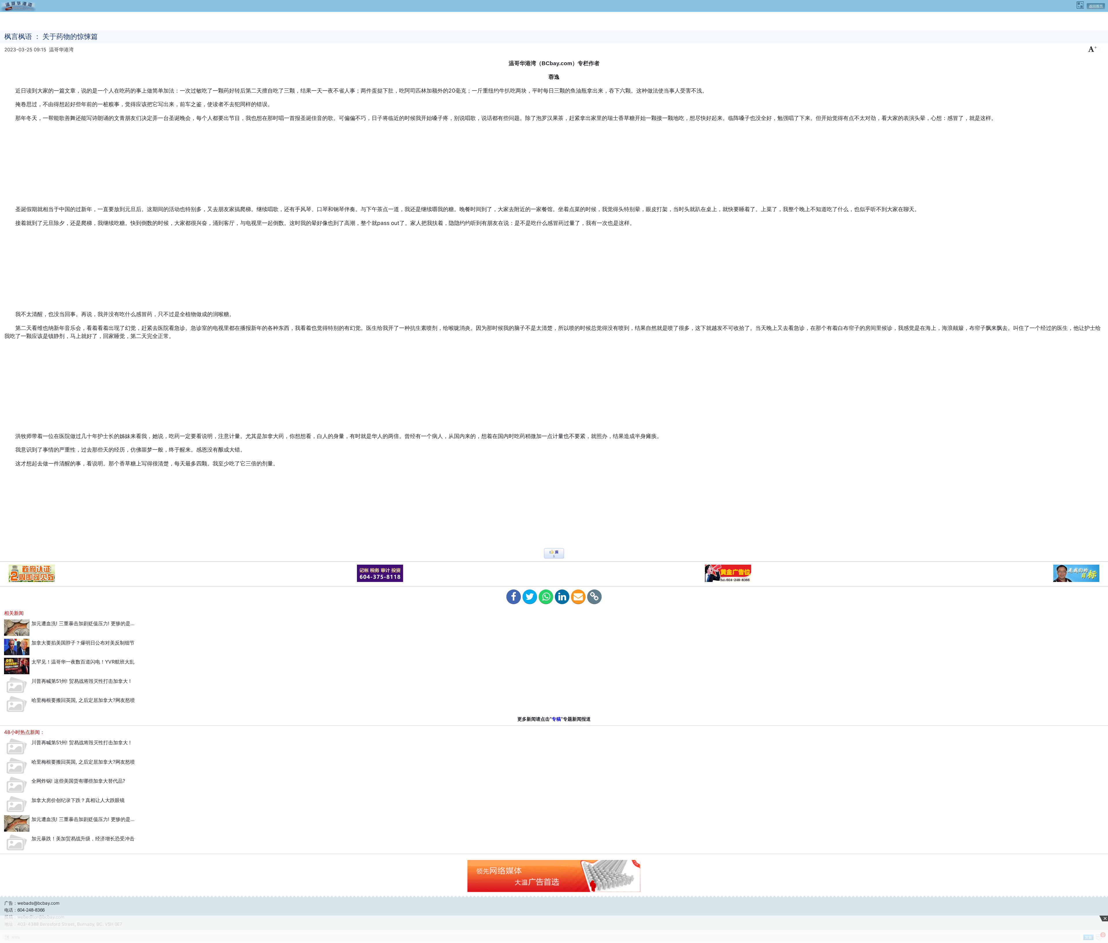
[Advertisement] (554, 20)
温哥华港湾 (61, 49)
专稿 (556, 719)
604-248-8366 (30, 910)
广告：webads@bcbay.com (31, 903)
